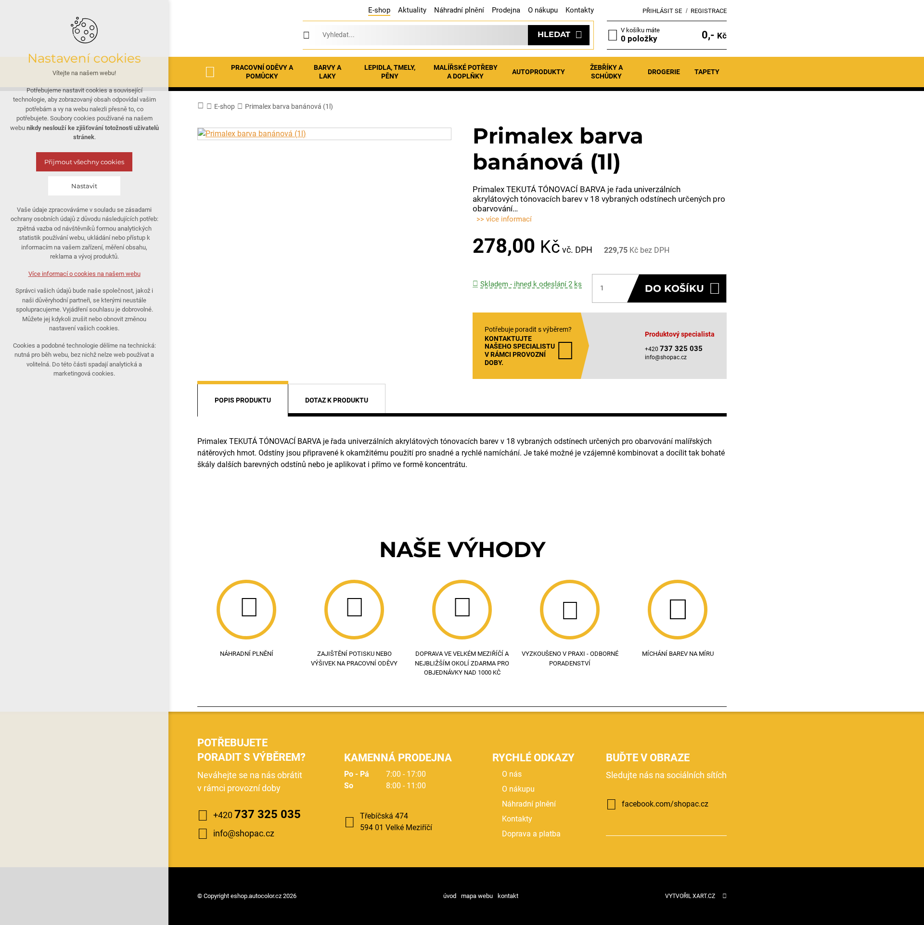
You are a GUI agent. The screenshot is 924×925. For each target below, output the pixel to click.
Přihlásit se (662, 10)
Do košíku (674, 288)
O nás (512, 774)
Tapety (706, 72)
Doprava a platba (531, 833)
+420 (257, 814)
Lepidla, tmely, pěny (389, 72)
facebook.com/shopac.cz (665, 803)
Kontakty (579, 10)
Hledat (554, 34)
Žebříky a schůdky (606, 72)
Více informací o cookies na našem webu (84, 273)
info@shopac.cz (666, 357)
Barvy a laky (327, 72)
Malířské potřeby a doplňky (466, 72)
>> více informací (504, 219)
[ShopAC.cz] (243, 35)
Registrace (709, 10)
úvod (449, 895)
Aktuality (412, 10)
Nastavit (84, 186)
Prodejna (506, 10)
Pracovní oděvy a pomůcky (262, 72)
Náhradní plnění (459, 10)
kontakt (508, 895)
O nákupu (543, 10)
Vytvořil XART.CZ (690, 896)
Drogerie (664, 72)
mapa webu (477, 895)
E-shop (379, 10)
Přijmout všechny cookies (84, 162)
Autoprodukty (538, 72)
